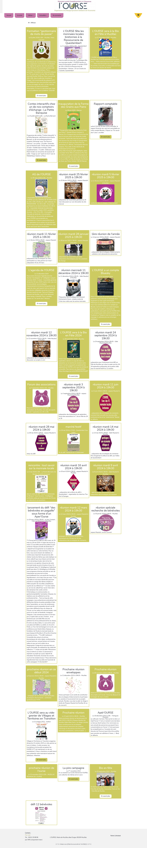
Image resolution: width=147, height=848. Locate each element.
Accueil (9, 15)
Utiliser (30, 15)
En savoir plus (41, 96)
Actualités (42, 15)
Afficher (33, 23)
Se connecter (57, 15)
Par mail (27, 835)
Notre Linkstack (115, 836)
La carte (19, 15)
